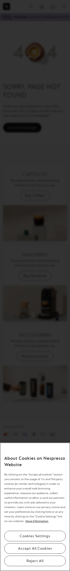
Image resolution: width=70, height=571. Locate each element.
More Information (36, 521)
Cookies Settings (35, 536)
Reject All (35, 561)
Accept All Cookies (35, 548)
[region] (35, 507)
